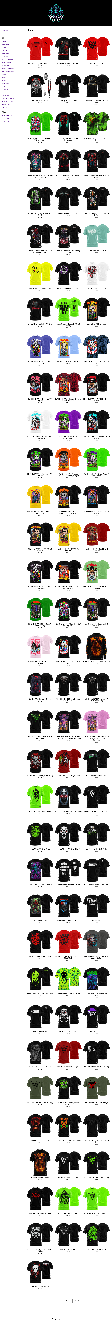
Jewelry (4, 86)
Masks (4, 77)
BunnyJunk (5, 65)
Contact (4, 125)
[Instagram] (52, 1319)
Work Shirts (5, 107)
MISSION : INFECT (8, 59)
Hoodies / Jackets (7, 101)
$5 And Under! (6, 104)
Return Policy (6, 119)
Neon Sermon (6, 62)
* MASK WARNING (8, 116)
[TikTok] (56, 1319)
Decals (4, 92)
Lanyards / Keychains (8, 98)
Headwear (5, 83)
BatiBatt (4, 51)
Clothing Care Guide (8, 122)
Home (4, 42)
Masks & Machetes (8, 68)
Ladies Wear (6, 95)
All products (5, 45)
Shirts (4, 74)
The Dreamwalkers (8, 71)
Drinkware (5, 89)
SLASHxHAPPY (7, 56)
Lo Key (4, 48)
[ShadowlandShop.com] (56, 13)
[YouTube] (59, 1319)
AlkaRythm (5, 53)
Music (4, 80)
